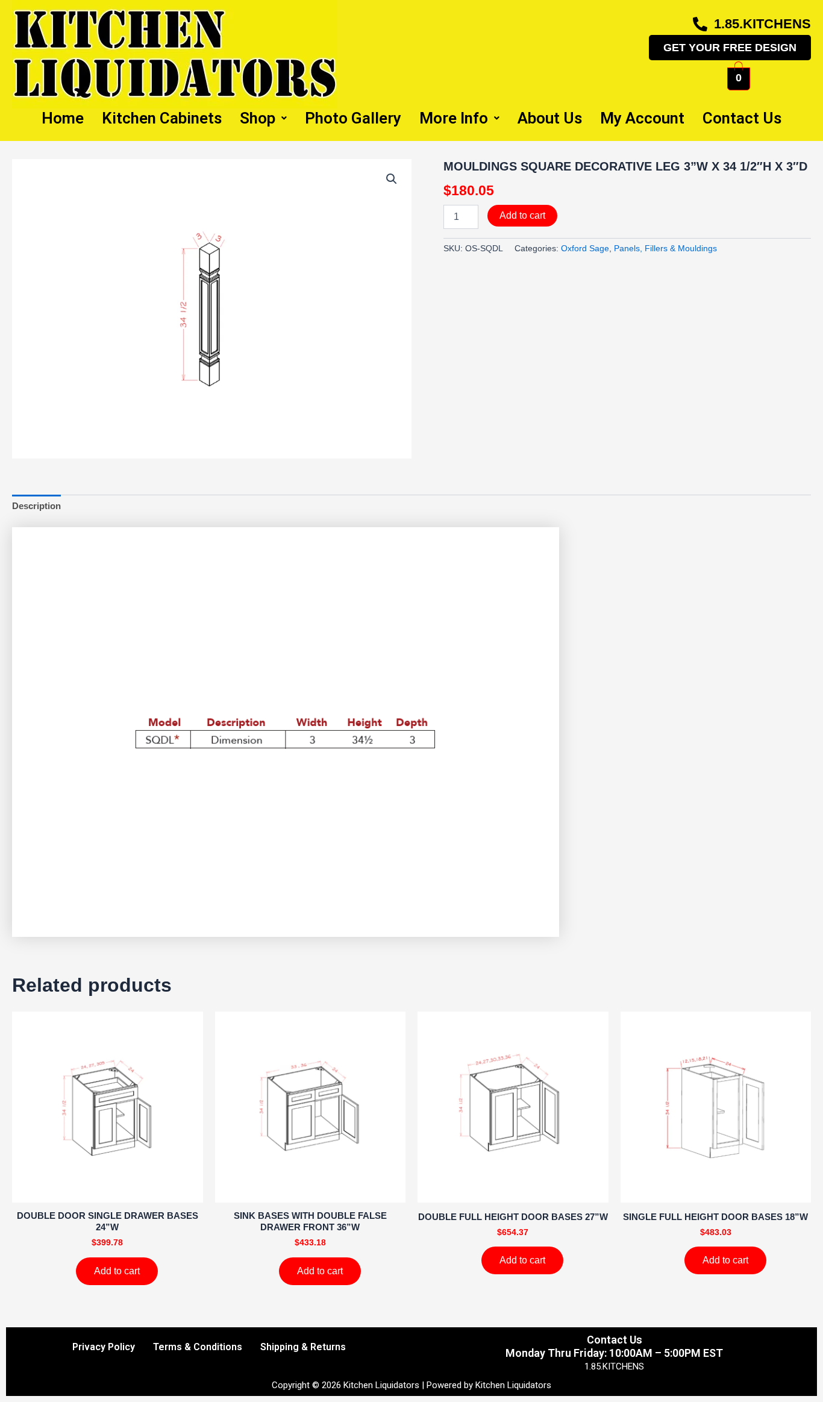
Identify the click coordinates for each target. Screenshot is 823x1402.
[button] (391, 179)
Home (63, 118)
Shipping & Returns (303, 1347)
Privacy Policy (103, 1347)
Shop (257, 118)
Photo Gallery (353, 118)
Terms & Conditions (197, 1347)
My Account (642, 118)
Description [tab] (36, 506)
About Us (550, 118)
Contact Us (742, 118)
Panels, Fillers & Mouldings (665, 248)
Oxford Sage (585, 248)
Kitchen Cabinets (162, 118)
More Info (453, 118)
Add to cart (522, 215)
